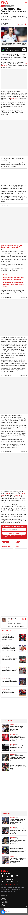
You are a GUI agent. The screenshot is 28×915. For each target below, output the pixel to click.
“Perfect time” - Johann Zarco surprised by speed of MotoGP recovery (18, 830)
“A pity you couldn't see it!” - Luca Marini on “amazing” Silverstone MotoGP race (9, 692)
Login (2, 904)
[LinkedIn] (17, 876)
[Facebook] (3, 876)
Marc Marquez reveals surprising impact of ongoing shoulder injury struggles (17, 737)
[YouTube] (12, 876)
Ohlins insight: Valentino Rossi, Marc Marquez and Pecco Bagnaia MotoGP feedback (18, 850)
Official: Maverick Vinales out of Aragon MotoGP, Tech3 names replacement (17, 820)
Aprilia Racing (16, 495)
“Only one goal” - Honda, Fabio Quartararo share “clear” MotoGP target (13, 284)
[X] (8, 876)
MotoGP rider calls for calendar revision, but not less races (10, 658)
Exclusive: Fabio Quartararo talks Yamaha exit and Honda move (9, 681)
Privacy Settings (4, 902)
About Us (3, 896)
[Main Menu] (26, 2)
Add (24, 50)
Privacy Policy (5, 537)
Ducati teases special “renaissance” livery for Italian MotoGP (20, 545)
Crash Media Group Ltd (9, 885)
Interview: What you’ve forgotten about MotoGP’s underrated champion (13, 279)
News (12, 6)
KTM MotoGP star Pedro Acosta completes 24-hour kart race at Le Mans (18, 728)
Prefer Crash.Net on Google (12, 49)
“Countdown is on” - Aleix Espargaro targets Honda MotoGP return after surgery (9, 648)
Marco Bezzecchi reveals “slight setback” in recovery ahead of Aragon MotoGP (17, 757)
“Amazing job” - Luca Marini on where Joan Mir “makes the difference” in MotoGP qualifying (9, 670)
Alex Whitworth (4, 23)
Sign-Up (3, 905)
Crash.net (17, 622)
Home (2, 6)
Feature (8, 678)
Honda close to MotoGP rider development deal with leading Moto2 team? (9, 637)
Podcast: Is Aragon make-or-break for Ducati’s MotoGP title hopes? (18, 767)
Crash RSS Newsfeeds (6, 899)
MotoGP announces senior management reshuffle (17, 746)
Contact (3, 898)
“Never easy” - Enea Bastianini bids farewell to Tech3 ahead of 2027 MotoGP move (18, 860)
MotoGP (7, 6)
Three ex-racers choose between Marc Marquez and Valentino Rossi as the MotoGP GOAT (6, 545)
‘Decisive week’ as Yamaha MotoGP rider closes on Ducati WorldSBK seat (18, 840)
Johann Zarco (14, 98)
